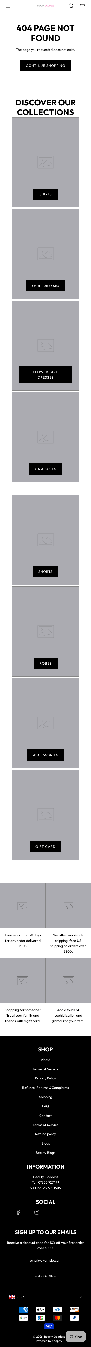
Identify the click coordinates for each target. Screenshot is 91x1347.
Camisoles (45, 469)
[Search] (71, 6)
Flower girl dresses (45, 375)
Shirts (45, 194)
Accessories (45, 755)
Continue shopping (45, 65)
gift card (45, 846)
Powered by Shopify (49, 1341)
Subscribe (45, 1276)
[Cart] (82, 6)
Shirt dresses (45, 286)
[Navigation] (8, 6)
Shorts (45, 572)
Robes (46, 663)
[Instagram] (37, 1212)
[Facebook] (18, 1212)
